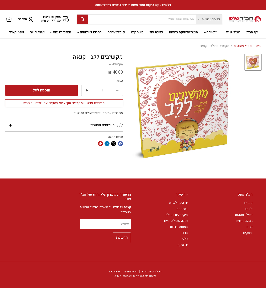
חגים (249, 227)
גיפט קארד (16, 32)
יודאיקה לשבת (178, 203)
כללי (185, 239)
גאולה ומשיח (244, 221)
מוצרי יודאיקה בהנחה (183, 32)
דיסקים (247, 233)
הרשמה (122, 237)
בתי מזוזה (182, 209)
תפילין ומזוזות (243, 215)
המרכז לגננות (61, 32)
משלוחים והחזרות (151, 271)
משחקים (137, 32)
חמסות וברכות (179, 227)
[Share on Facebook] (120, 143)
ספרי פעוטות (243, 46)
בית (258, 46)
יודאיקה (211, 32)
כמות (120, 80)
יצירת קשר (37, 32)
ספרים (248, 203)
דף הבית (252, 32)
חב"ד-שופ (232, 32)
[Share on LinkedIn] (107, 143)
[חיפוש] (82, 19)
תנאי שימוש (130, 271)
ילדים (248, 209)
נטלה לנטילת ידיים (176, 221)
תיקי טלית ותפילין (176, 215)
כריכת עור (156, 32)
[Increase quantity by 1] (86, 90)
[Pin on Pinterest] (100, 143)
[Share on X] (113, 143)
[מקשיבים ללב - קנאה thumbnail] (253, 62)
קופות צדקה (116, 32)
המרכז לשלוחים (90, 32)
